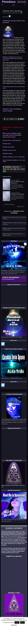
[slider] (22, 119)
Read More (14, 625)
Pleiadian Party (7, 143)
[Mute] (18, 119)
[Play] (4, 119)
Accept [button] (17, 622)
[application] (14, 119)
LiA (19, 180)
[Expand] (2, 5)
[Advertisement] (12, 295)
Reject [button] (22, 622)
